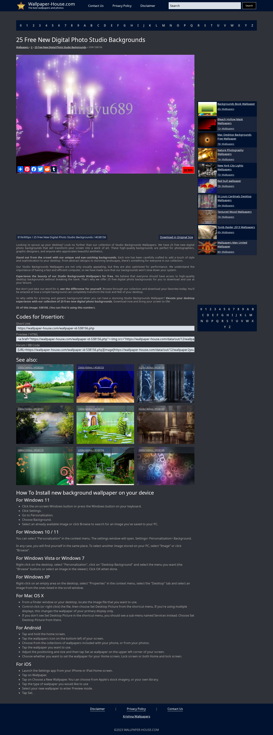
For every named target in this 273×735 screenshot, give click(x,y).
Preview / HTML (27, 334)
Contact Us (96, 6)
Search (249, 5)
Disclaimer (147, 6)
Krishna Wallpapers (136, 716)
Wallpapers (22, 47)
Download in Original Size (176, 237)
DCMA (188, 170)
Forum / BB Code (28, 345)
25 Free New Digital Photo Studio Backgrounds (60, 47)
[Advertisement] (105, 206)
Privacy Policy (122, 6)
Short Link (23, 324)
